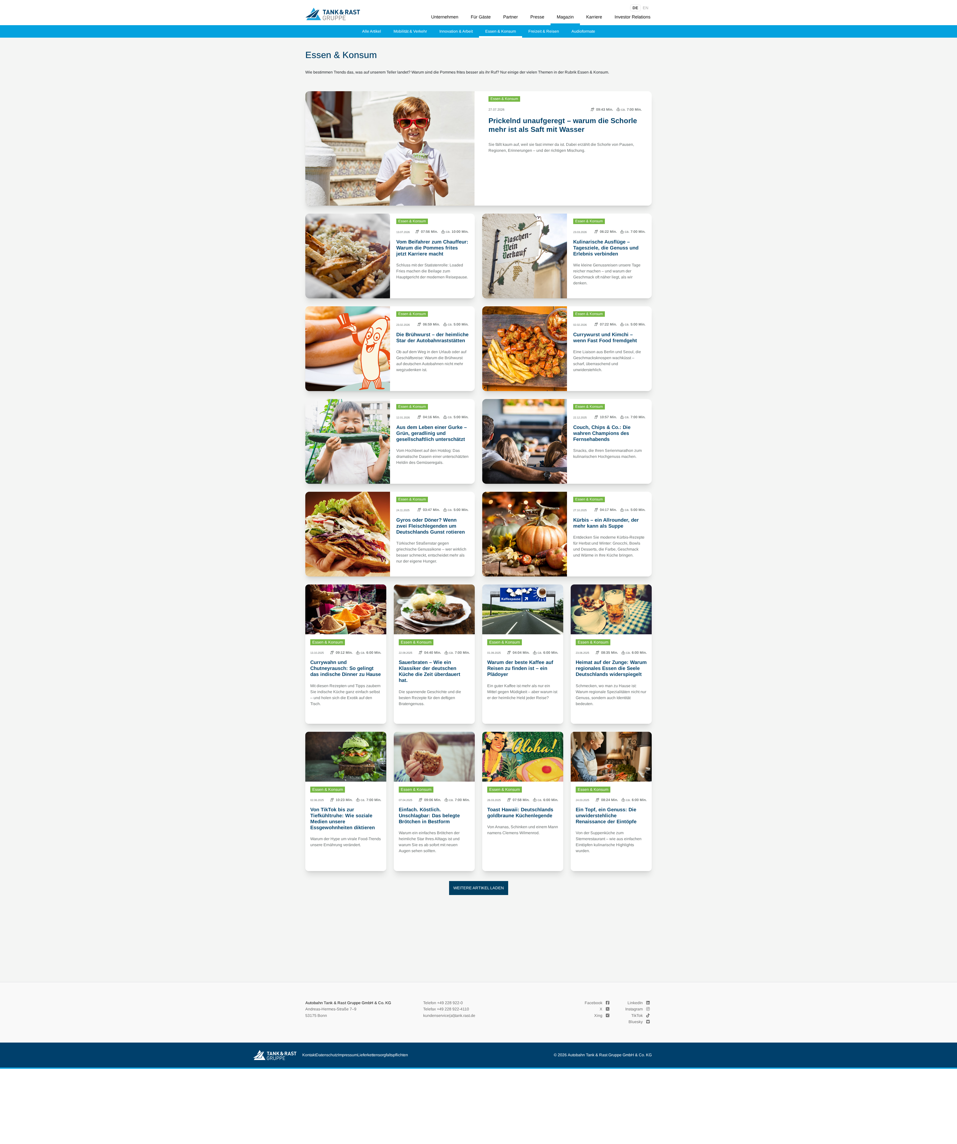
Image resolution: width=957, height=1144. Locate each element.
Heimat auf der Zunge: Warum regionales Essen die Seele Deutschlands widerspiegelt (611, 668)
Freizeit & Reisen (543, 31)
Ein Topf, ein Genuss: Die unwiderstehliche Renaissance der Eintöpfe (606, 815)
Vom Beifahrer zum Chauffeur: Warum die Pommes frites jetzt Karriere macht (432, 247)
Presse (537, 16)
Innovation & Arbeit (456, 31)
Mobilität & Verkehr (410, 31)
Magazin (565, 16)
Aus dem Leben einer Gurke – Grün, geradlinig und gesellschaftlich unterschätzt (431, 433)
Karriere (594, 16)
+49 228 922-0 (450, 1003)
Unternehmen (444, 16)
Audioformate (583, 31)
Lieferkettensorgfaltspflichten (382, 1055)
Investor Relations (632, 16)
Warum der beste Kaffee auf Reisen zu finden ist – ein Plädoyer (520, 668)
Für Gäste (481, 16)
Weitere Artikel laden (478, 888)
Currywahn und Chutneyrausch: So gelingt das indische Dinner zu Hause (345, 668)
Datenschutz (327, 1055)
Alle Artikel (371, 31)
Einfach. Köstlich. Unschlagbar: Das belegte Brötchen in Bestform (429, 815)
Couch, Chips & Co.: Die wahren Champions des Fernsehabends (602, 433)
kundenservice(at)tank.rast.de (449, 1015)
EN (645, 8)
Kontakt (309, 1055)
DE (635, 8)
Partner (510, 16)
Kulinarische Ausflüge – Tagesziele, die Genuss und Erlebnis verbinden (605, 247)
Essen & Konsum (500, 31)
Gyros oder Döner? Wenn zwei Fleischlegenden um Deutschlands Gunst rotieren (430, 526)
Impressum (347, 1055)
